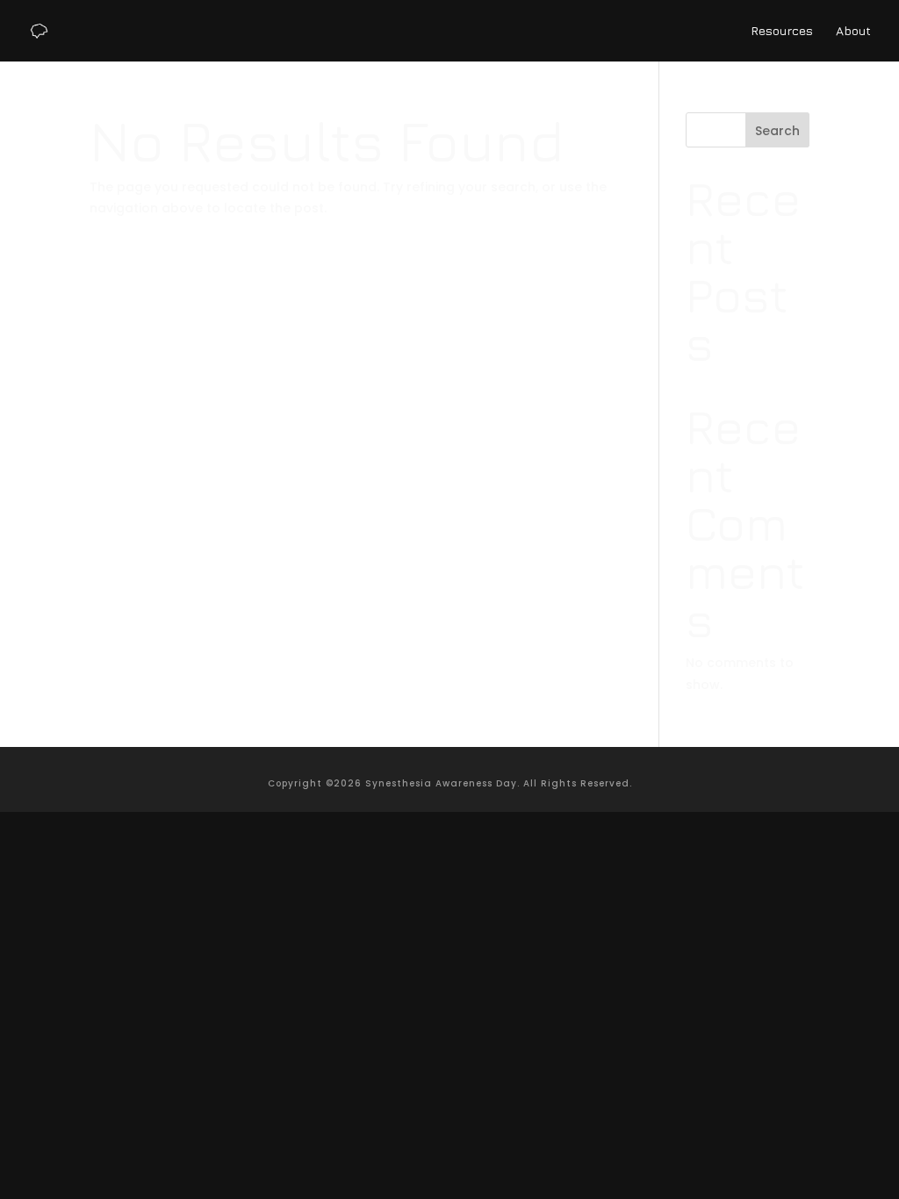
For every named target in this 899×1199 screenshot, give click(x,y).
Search (777, 131)
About (853, 31)
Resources (782, 31)
